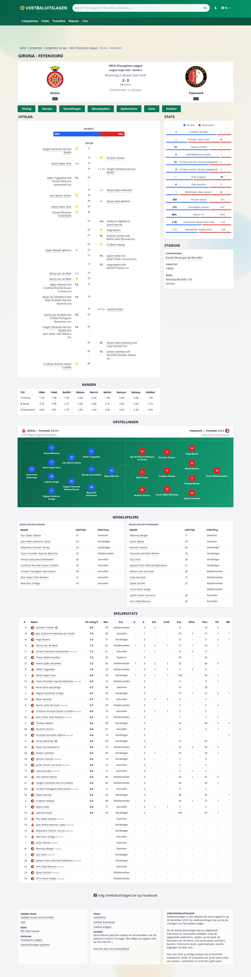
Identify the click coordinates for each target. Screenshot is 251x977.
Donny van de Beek (60, 273)
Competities (30, 21)
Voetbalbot (99, 917)
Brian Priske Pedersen (218, 434)
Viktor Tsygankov (56, 177)
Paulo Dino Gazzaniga (48, 687)
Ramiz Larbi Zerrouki (142, 571)
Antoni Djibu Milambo (119, 190)
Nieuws (74, 21)
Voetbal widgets (102, 927)
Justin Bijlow (137, 541)
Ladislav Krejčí (115, 309)
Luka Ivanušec (138, 577)
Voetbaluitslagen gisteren (35, 944)
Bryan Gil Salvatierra (54, 296)
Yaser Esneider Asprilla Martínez (39, 553)
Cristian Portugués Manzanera (38, 571)
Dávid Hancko (114, 224)
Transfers (58, 21)
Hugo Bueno (114, 230)
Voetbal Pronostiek (104, 922)
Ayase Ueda (113, 201)
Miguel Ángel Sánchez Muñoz (43, 434)
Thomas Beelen (44, 723)
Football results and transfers (37, 917)
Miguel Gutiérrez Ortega (50, 693)
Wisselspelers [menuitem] (101, 109)
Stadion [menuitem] (171, 109)
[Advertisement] (125, 37)
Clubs (45, 21)
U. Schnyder (135, 90)
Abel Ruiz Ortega (30, 583)
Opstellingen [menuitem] (72, 109)
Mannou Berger (139, 535)
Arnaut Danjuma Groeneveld (61, 214)
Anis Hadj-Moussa (140, 601)
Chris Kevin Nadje (140, 589)
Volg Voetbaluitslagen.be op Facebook (127, 895)
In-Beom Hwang (116, 244)
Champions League (31, 939)
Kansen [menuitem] (47, 109)
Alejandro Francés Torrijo (35, 547)
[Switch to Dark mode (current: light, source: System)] (216, 8)
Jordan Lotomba (116, 351)
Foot (22, 922)
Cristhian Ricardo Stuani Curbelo (57, 365)
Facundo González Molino (144, 553)
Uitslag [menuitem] (26, 109)
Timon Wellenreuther (48, 657)
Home (23, 48)
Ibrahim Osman (116, 157)
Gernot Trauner (139, 547)
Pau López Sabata (31, 535)
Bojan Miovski (53, 250)
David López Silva (61, 163)
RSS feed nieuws (29, 931)
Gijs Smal (135, 559)
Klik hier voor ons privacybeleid (111, 948)
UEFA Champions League (83, 48)
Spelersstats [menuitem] (129, 109)
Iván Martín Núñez (60, 195)
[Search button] (205, 8)
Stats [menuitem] (151, 109)
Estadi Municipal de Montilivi (184, 257)
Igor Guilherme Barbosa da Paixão (55, 633)
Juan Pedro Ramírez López (36, 541)
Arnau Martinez (45, 741)
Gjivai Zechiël (137, 583)
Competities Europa (55, 48)
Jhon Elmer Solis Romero (35, 577)
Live (85, 21)
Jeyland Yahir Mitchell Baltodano (148, 565)
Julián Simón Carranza (142, 595)
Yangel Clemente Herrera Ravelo (56, 150)
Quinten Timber (45, 627)
